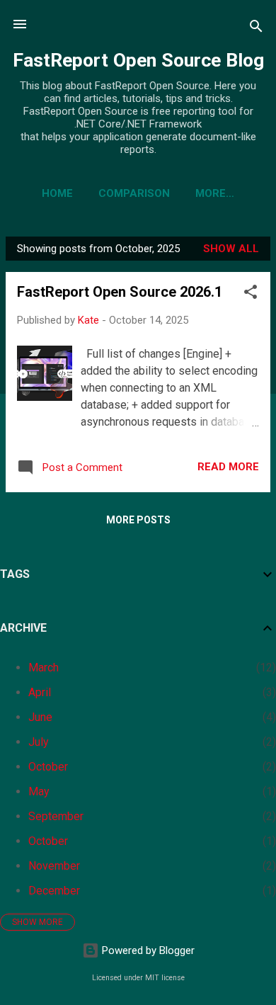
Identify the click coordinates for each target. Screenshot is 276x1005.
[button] (250, 294)
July (38, 742)
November (54, 866)
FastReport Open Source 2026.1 (119, 291)
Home (57, 193)
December (54, 890)
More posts (138, 520)
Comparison (134, 193)
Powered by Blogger (147, 950)
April (39, 692)
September (56, 816)
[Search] (256, 28)
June (40, 717)
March (43, 667)
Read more (228, 466)
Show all (231, 248)
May (39, 791)
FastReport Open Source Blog (138, 60)
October (48, 766)
